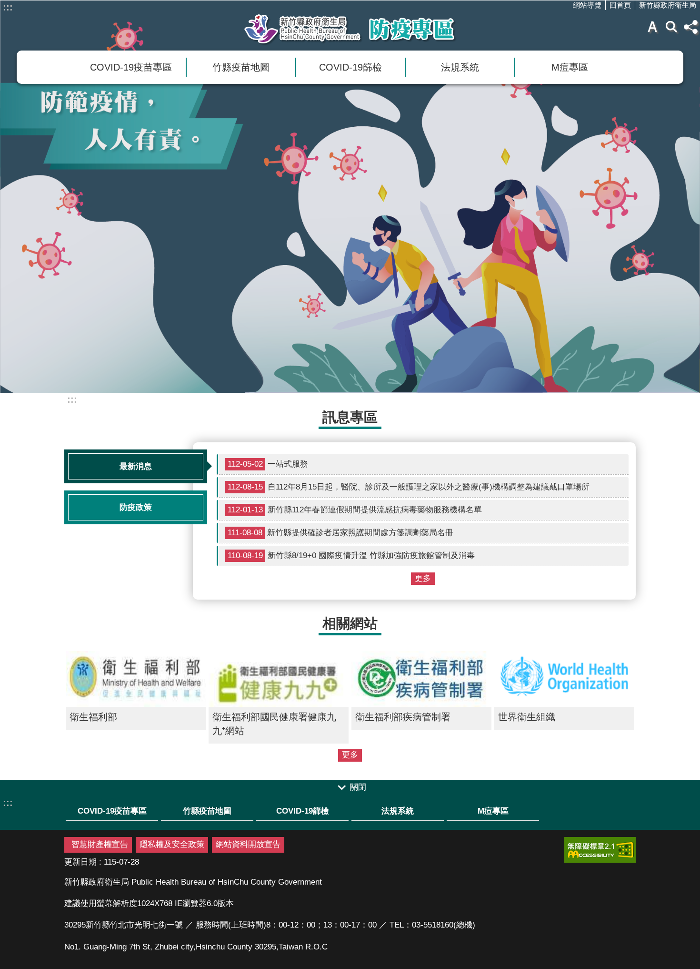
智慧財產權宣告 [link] (99, 844)
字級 (652, 26)
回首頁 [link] (620, 5)
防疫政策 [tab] (136, 507)
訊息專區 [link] (350, 417)
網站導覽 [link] (587, 5)
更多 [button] (423, 578)
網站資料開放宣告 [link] (248, 844)
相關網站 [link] (350, 623)
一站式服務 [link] (268, 464)
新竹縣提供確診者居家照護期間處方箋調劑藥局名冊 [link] (340, 532)
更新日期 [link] (80, 862)
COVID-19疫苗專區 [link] (131, 67)
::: (8, 7)
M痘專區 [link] (569, 67)
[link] (600, 850)
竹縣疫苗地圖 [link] (241, 67)
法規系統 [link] (460, 67)
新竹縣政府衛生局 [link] (667, 5)
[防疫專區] (350, 196)
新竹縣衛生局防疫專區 (350, 29)
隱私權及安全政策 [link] (172, 844)
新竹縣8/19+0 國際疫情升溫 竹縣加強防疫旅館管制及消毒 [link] (351, 555)
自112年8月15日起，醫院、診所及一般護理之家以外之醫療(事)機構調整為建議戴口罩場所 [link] (409, 486)
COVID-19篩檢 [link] (350, 67)
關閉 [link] (358, 787)
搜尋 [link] (671, 26)
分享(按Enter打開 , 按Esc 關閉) (690, 26)
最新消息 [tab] (136, 466)
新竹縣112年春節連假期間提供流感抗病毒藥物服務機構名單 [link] (355, 509)
